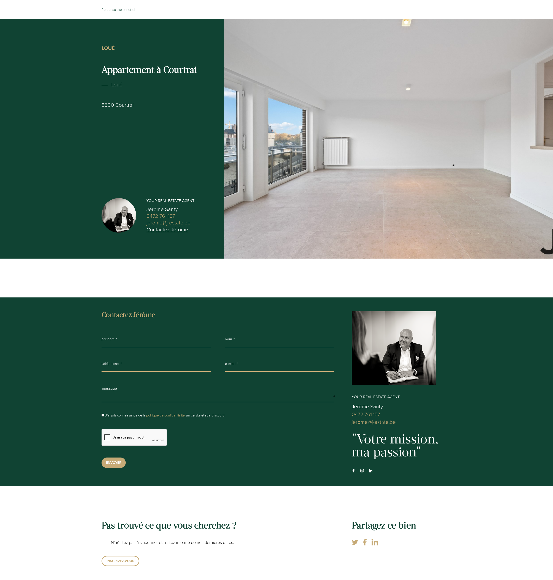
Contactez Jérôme (167, 229)
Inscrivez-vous (120, 560)
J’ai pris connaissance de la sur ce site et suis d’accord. (165, 415)
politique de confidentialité (165, 415)
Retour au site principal (118, 9)
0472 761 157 (160, 216)
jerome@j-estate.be (168, 222)
